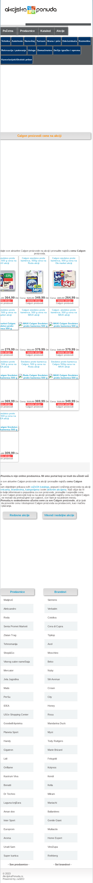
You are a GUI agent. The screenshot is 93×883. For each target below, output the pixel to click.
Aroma (7, 838)
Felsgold (52, 758)
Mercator (9, 670)
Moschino (53, 652)
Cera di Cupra (55, 626)
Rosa (50, 714)
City (50, 697)
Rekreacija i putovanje (13, 50)
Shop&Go (9, 652)
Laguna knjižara (12, 802)
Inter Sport (9, 820)
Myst (50, 732)
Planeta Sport (11, 732)
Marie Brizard (55, 749)
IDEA (6, 705)
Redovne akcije (20, 515)
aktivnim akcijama (56, 489)
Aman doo (9, 811)
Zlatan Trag (10, 635)
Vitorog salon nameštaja (17, 661)
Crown (51, 688)
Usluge (32, 50)
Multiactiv (53, 829)
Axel (50, 644)
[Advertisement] (40, 553)
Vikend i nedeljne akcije (59, 515)
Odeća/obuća (69, 41)
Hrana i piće (53, 41)
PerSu (7, 697)
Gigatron (8, 749)
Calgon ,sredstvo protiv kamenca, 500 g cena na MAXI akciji (64, 312)
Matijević (8, 600)
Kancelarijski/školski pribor (16, 59)
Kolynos (52, 767)
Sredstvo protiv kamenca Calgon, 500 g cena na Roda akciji (33, 364)
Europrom (9, 829)
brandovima (17, 489)
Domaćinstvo (44, 50)
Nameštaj (30, 41)
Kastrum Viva (11, 776)
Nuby (50, 670)
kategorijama (32, 489)
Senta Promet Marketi (15, 626)
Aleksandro (10, 608)
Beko (50, 661)
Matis (6, 688)
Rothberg (53, 855)
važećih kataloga (40, 486)
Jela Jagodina (11, 679)
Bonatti (7, 785)
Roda (6, 617)
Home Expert (55, 838)
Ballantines (53, 811)
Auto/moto (17, 41)
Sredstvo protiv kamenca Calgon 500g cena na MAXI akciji (64, 364)
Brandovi (60, 591)
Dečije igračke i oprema (67, 50)
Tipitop (51, 635)
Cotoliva (52, 617)
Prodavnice (27, 31)
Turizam (41, 41)
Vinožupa (53, 846)
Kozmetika (84, 41)
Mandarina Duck (57, 723)
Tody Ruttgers (55, 741)
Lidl (5, 758)
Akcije (60, 31)
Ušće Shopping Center (16, 714)
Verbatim (52, 608)
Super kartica (11, 855)
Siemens (52, 600)
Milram (51, 794)
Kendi (51, 776)
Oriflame (8, 767)
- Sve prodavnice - (18, 864)
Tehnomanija (10, 644)
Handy (7, 741)
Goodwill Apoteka (13, 723)
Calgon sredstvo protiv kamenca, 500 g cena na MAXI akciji (34, 312)
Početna (8, 31)
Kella (50, 785)
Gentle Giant (54, 820)
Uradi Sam (9, 846)
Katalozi (45, 31)
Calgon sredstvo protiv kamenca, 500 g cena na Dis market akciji (64, 260)
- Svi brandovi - (62, 864)
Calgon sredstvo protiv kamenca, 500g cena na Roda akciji (33, 260)
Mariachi (52, 802)
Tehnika (5, 41)
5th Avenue (54, 679)
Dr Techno (9, 794)
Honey (51, 705)
